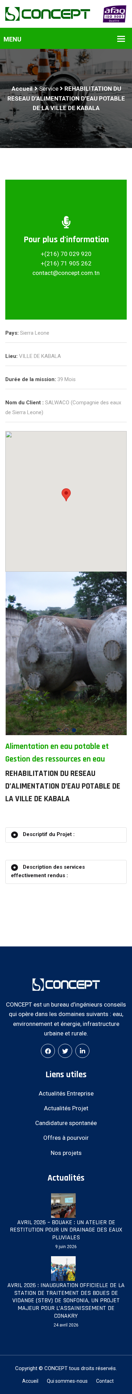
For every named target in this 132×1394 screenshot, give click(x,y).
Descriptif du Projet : (48, 834)
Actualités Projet (66, 1108)
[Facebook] (48, 1051)
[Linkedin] (82, 1051)
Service (48, 88)
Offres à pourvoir (66, 1137)
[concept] (47, 13)
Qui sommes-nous (67, 1381)
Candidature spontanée (66, 1122)
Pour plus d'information (66, 239)
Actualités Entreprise (66, 1093)
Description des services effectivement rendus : (48, 871)
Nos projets (66, 1152)
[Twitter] (65, 1051)
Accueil (22, 88)
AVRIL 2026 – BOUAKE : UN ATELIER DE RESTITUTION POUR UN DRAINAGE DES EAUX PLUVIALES (66, 1230)
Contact (105, 1381)
